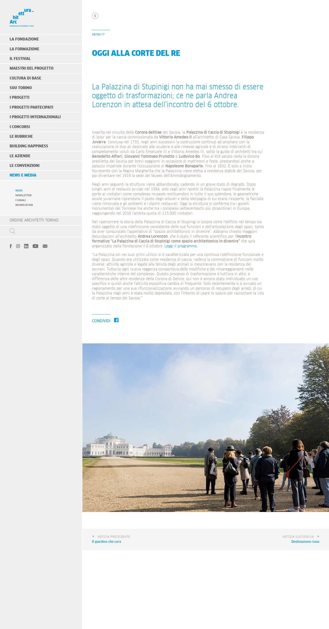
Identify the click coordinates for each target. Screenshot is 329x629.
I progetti (19, 97)
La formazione (24, 49)
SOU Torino (21, 88)
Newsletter (23, 195)
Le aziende (20, 156)
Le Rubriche (21, 136)
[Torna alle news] (95, 16)
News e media (23, 175)
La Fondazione (24, 39)
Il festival (20, 59)
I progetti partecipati (31, 107)
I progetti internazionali (35, 117)
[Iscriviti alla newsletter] (45, 245)
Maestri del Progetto (31, 68)
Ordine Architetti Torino (34, 220)
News (19, 190)
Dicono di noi (24, 205)
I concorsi (20, 127)
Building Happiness (29, 146)
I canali (20, 200)
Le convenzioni (24, 166)
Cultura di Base (25, 78)
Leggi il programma (180, 246)
